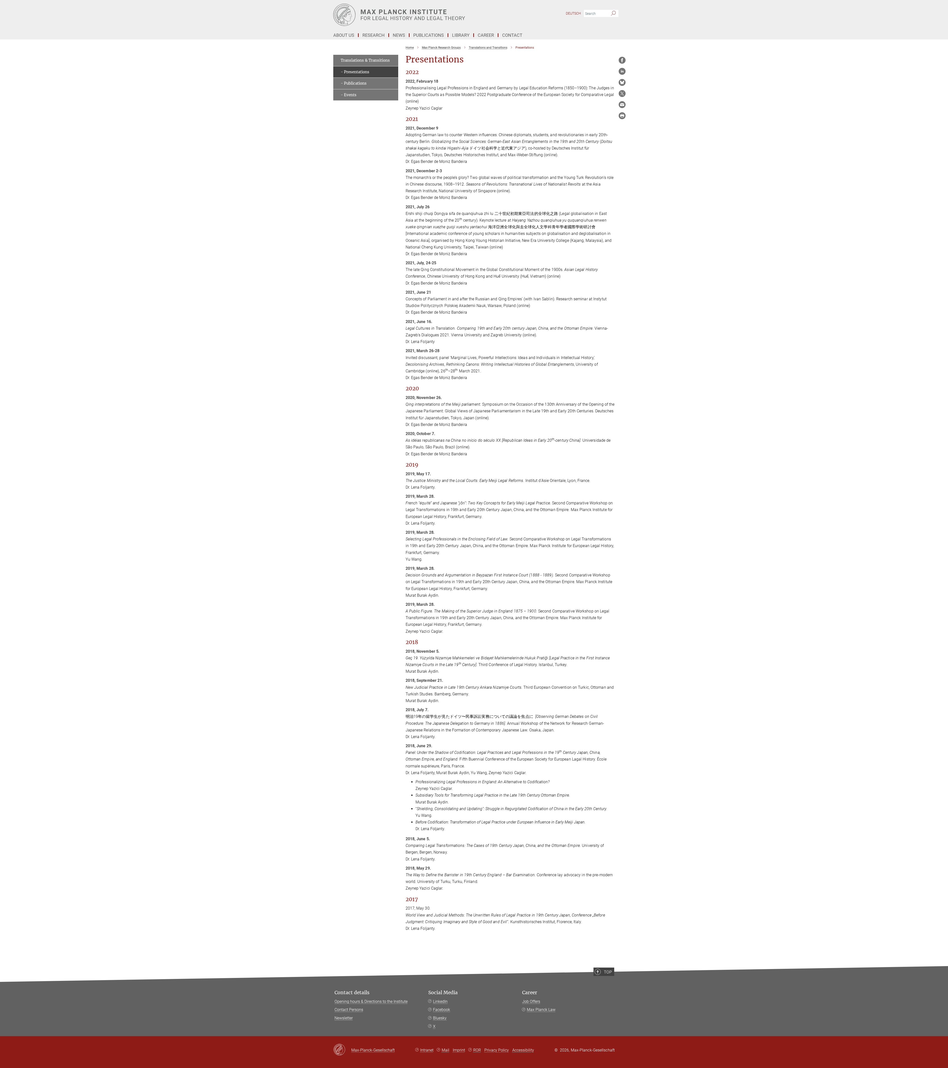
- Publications (354, 83)
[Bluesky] (622, 82)
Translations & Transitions (365, 60)
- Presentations (355, 72)
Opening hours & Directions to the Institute (371, 1001)
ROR (477, 1050)
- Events (348, 95)
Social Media (443, 992)
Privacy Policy (496, 1050)
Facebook (441, 1009)
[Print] (622, 115)
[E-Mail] (622, 104)
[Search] (613, 13)
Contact (512, 35)
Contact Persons (349, 1009)
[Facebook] (622, 60)
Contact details (352, 992)
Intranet (427, 1050)
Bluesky (440, 1018)
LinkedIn (440, 1001)
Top (608, 972)
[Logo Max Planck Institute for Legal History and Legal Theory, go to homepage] (425, 15)
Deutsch (573, 13)
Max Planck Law (541, 1009)
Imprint (459, 1050)
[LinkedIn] (622, 71)
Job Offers (531, 1001)
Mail (445, 1050)
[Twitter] (622, 93)
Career (529, 992)
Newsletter (344, 1018)
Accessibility (523, 1050)
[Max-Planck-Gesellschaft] (342, 1050)
